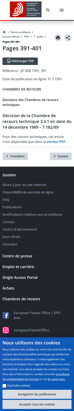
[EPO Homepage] (26, 10)
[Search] (48, 10)
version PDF (56, 141)
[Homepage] (4, 32)
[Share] (68, 37)
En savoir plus (56, 379)
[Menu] (62, 10)
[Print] (58, 37)
